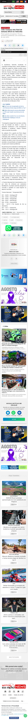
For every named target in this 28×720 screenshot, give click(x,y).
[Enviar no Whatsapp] (14, 45)
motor (5, 220)
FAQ (22, 701)
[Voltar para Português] (13, 1)
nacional (13, 223)
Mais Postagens (14, 657)
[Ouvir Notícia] (4, 60)
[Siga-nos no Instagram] (9, 691)
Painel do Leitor (19, 695)
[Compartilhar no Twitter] (9, 45)
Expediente (13, 698)
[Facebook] (16, 258)
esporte (5, 217)
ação (12, 220)
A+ (25, 54)
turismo (5, 223)
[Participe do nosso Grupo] (14, 228)
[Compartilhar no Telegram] (18, 45)
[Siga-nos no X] (14, 691)
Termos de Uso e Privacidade (11, 701)
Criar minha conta (13, 675)
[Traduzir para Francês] (25, 1)
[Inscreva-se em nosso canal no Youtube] (18, 691)
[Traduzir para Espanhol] (21, 1)
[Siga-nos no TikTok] (22, 691)
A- (20, 54)
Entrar (4, 1)
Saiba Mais (14, 263)
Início (5, 695)
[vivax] (14, 277)
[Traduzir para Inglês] (17, 1)
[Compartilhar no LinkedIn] (22, 45)
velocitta (19, 220)
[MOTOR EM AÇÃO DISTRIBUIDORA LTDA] (14, 21)
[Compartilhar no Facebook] (5, 45)
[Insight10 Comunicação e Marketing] (14, 295)
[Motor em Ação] (14, 6)
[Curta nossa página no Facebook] (5, 691)
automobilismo (15, 217)
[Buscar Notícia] (22, 12)
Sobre (10, 695)
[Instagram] (11, 258)
